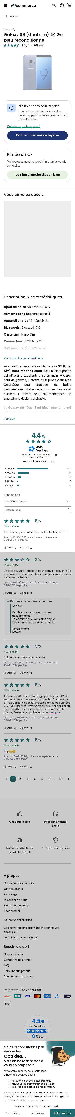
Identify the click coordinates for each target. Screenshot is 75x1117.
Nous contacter (13, 954)
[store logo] (24, 5)
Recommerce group (16, 905)
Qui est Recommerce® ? (19, 883)
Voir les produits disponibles (37, 174)
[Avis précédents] (6, 779)
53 (60, 779)
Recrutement (12, 911)
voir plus (55, 712)
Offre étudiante (13, 888)
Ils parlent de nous (15, 899)
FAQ (6, 965)
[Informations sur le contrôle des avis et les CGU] (56, 454)
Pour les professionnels (19, 976)
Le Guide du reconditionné (21, 937)
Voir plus (9, 418)
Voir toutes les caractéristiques (23, 358)
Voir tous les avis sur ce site (38, 461)
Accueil (14, 16)
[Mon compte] (62, 5)
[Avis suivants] (68, 779)
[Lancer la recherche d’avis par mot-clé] (68, 510)
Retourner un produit (17, 971)
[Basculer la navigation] (5, 5)
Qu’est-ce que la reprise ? (23, 126)
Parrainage (11, 894)
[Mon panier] (69, 5)
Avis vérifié (12, 526)
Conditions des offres (17, 959)
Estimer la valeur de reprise (37, 135)
